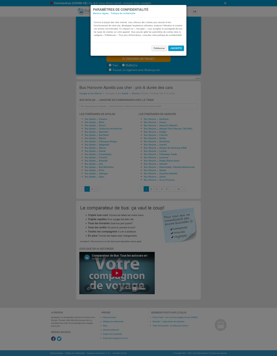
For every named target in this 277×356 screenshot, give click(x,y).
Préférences (159, 48)
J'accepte (176, 48)
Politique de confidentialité (123, 13)
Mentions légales (101, 13)
